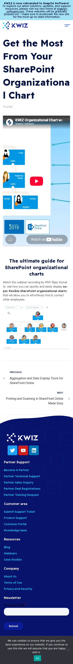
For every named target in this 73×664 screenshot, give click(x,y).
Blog (7, 547)
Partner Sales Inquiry (18, 482)
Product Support (15, 518)
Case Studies (13, 559)
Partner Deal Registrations (22, 488)
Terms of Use (13, 582)
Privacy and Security (18, 589)
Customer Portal (15, 524)
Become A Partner (16, 470)
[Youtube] (23, 450)
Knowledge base (15, 530)
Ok (37, 658)
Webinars (10, 553)
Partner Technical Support (22, 476)
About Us (10, 576)
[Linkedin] (34, 450)
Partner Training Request (21, 495)
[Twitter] (12, 450)
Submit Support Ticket (19, 511)
